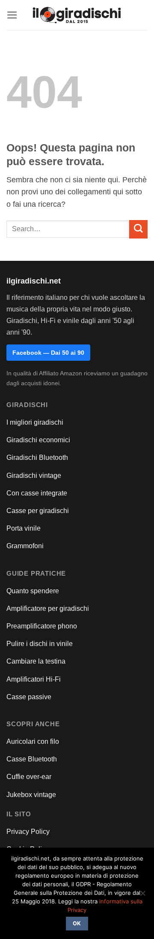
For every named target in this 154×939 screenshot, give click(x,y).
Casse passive (28, 696)
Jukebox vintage (31, 794)
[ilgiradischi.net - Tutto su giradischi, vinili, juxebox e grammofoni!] (77, 15)
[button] (12, 15)
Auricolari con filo (32, 741)
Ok (77, 923)
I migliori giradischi (34, 422)
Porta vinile (23, 528)
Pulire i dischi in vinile (39, 643)
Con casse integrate (36, 493)
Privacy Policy (28, 831)
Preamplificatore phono (41, 626)
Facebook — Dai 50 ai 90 (48, 352)
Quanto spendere (32, 591)
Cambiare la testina (35, 661)
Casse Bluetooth (31, 759)
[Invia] (138, 229)
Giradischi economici (38, 440)
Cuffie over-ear (28, 776)
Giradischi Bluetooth (37, 457)
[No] (142, 896)
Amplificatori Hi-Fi (33, 679)
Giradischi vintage (33, 475)
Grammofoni (25, 546)
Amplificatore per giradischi (47, 608)
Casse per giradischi (37, 510)
